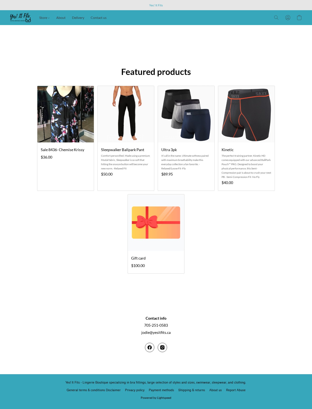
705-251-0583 (156, 325)
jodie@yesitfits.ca (156, 332)
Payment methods (161, 390)
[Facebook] (149, 347)
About (61, 17)
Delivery (78, 17)
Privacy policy (135, 390)
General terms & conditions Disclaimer (94, 390)
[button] (20, 17)
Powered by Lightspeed (156, 397)
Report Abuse (236, 390)
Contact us (99, 17)
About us (215, 390)
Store (43, 17)
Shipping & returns (191, 390)
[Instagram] (162, 347)
